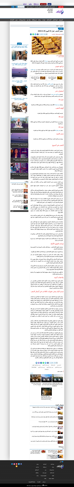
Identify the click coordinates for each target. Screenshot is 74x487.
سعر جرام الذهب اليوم (37, 365)
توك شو (28, 19)
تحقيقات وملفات (51, 478)
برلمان (38, 475)
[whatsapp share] (33, 34)
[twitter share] (35, 34)
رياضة (39, 19)
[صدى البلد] (60, 11)
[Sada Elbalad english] (25, 4)
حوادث (43, 19)
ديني (16, 19)
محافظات (37, 472)
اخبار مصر (59, 365)
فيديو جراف (44, 472)
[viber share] (39, 363)
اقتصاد (57, 25)
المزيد (12, 178)
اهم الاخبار (55, 19)
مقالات (45, 478)
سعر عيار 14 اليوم (41, 367)
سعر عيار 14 (57, 104)
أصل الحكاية (52, 472)
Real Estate (34, 367)
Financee (46, 369)
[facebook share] (38, 34)
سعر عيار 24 (57, 130)
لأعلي (61, 461)
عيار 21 (46, 61)
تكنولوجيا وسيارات (43, 475)
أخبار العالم (11, 19)
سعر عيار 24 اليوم (58, 367)
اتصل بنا (38, 481)
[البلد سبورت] (43, 4)
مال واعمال (53, 365)
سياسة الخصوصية (32, 481)
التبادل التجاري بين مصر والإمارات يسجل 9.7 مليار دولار (35, 6)
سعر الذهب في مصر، (55, 94)
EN (13, 6)
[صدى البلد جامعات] (36, 4)
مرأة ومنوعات (22, 19)
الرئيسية (61, 19)
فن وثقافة (34, 19)
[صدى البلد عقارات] (30, 4)
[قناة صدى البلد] (49, 4)
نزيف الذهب (33, 69)
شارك (40, 34)
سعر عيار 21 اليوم (45, 365)
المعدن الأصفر (50, 84)
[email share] (31, 34)
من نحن (44, 481)
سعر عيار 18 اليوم (50, 367)
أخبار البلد (49, 19)
